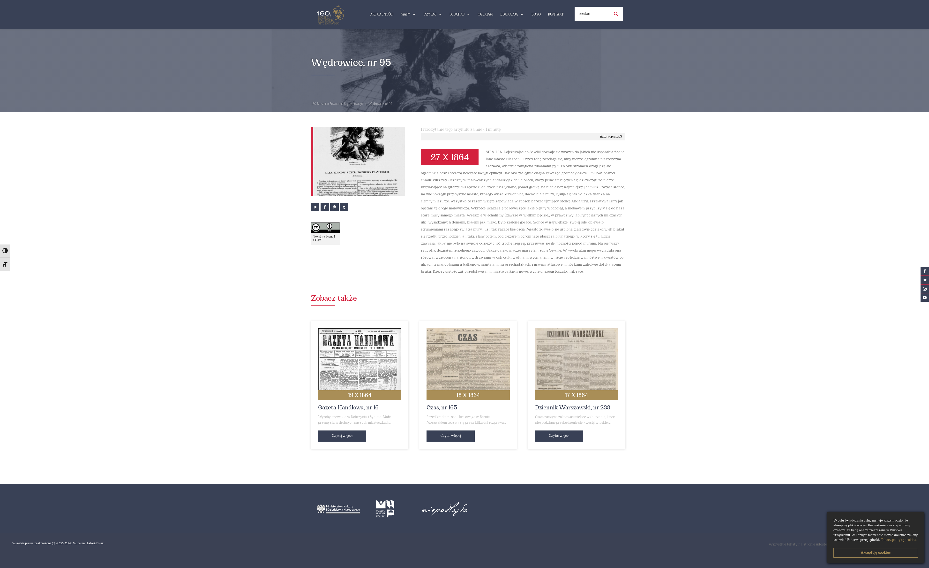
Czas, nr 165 (442, 408)
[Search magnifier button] (616, 14)
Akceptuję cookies (876, 552)
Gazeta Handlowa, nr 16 (348, 408)
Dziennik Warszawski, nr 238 (573, 408)
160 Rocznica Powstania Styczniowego (337, 104)
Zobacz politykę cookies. (899, 540)
